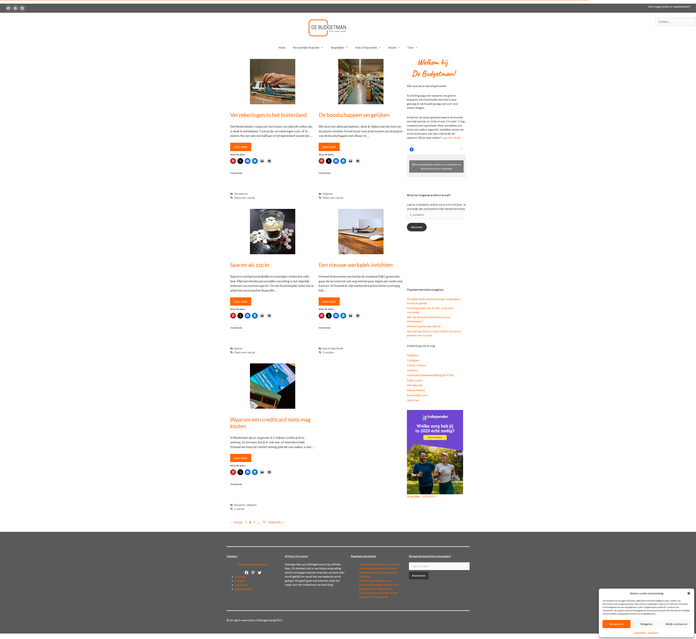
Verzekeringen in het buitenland (268, 115)
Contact (240, 580)
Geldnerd (412, 355)
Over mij (240, 576)
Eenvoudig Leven (417, 395)
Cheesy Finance (416, 365)
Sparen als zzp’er (250, 264)
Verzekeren (241, 193)
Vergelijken (337, 47)
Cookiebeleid (639, 632)
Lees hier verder (451, 137)
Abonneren (419, 575)
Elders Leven (414, 380)
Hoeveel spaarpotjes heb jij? (424, 326)
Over (411, 47)
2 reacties (328, 352)
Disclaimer (653, 632)
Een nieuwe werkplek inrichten (356, 264)
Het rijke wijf (414, 385)
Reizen (392, 47)
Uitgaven (327, 193)
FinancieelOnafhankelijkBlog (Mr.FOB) (430, 375)
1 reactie (239, 508)
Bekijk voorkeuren (676, 624)
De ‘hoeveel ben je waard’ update (378, 592)
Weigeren (646, 624)
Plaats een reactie (244, 197)
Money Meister (416, 390)
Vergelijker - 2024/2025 (421, 496)
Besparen (239, 504)
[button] (689, 593)
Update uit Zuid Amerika (373, 597)
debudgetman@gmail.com (253, 564)
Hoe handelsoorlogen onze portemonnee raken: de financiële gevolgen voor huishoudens (379, 584)
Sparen (238, 348)
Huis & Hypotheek (366, 47)
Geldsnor (412, 370)
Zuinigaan (413, 360)
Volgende (276, 522)
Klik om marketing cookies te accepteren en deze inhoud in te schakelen (436, 166)
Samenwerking (243, 589)
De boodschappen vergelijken (354, 115)
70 (264, 522)
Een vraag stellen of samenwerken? (669, 6)
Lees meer (241, 147)
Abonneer (417, 227)
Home (281, 47)
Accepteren (617, 624)
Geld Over (413, 400)
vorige (236, 522)
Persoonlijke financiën (306, 47)
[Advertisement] (436, 259)
